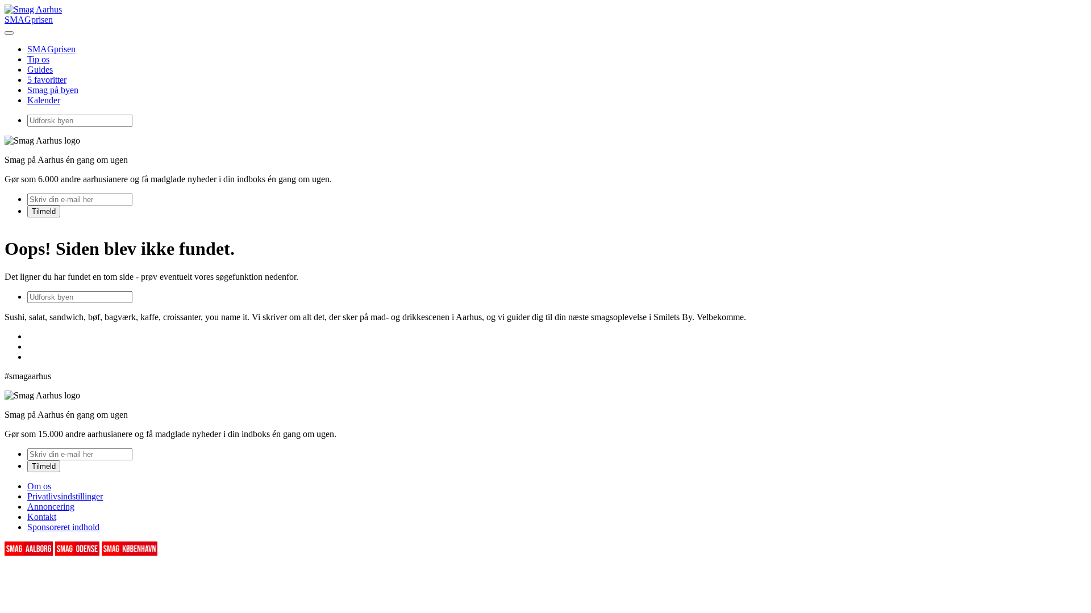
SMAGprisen (29, 19)
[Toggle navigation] (9, 33)
